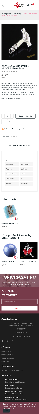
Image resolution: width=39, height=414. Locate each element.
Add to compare (9, 121)
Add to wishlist (4, 121)
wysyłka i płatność (7, 355)
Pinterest (16, 136)
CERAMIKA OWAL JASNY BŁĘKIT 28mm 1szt (10, 262)
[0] (31, 5)
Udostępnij (11, 136)
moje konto (5, 361)
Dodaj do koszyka (25, 116)
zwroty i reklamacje (8, 358)
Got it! (6, 411)
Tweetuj (14, 136)
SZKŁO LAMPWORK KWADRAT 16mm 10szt (10, 223)
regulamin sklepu (7, 351)
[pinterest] (13, 341)
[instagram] (7, 341)
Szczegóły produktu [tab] (19, 145)
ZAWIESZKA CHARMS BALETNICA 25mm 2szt (29, 262)
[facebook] (3, 341)
